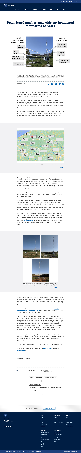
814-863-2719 (49, 371)
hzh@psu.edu (47, 348)
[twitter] (52, 84)
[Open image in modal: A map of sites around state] (40, 146)
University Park (46, 381)
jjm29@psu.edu (44, 370)
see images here (28, 221)
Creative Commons (32, 165)
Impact (40, 16)
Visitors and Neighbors (50, 377)
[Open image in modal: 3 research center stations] (40, 258)
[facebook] (48, 84)
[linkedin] (56, 84)
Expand (61, 79)
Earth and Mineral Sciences (36, 390)
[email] (60, 84)
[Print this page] (63, 84)
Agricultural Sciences (35, 384)
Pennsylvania (39, 377)
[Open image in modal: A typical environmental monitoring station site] (40, 51)
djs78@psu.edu (21, 350)
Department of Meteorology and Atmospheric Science (43, 394)
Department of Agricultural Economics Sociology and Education (45, 387)
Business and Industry (35, 381)
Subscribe (48, 408)
